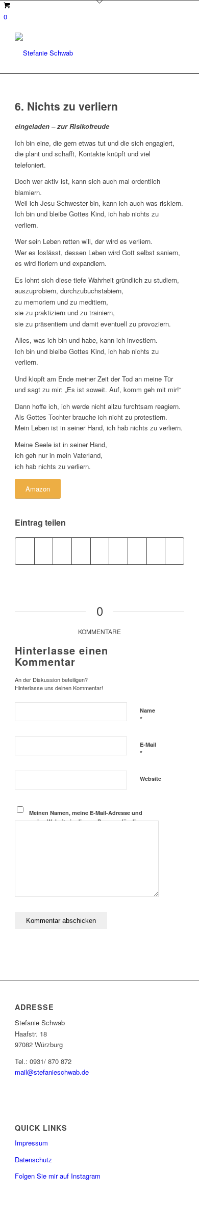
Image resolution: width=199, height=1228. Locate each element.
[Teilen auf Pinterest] (81, 551)
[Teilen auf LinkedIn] (100, 551)
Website (150, 778)
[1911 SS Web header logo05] (82, 53)
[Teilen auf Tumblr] (118, 551)
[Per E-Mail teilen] (174, 551)
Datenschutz (33, 1159)
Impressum (31, 1143)
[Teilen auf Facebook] (24, 551)
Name (147, 715)
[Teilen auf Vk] (137, 551)
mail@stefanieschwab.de (52, 1072)
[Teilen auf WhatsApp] (62, 551)
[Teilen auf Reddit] (156, 551)
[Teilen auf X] (44, 551)
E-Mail (148, 749)
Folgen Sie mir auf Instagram (58, 1176)
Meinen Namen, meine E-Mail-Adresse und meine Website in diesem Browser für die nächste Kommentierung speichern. (85, 821)
